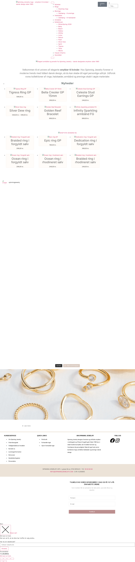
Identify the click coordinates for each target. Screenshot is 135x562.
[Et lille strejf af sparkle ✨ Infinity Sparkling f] (78, 214)
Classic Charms (60, 53)
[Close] (52, 58)
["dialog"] (67, 540)
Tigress (60, 46)
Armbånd (58, 20)
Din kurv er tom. (5, 556)
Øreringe (58, 11)
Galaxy (60, 31)
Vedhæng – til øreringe (66, 13)
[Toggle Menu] (52, 2)
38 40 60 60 (89, 469)
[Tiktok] (122, 440)
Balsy (60, 26)
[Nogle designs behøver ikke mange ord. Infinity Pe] (122, 213)
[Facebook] (112, 440)
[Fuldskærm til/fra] (5, 559)
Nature (60, 37)
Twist (60, 48)
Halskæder (58, 15)
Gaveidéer (58, 55)
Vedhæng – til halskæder (67, 18)
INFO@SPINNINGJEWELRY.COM (61, 471)
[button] (113, 3)
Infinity (60, 33)
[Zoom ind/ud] (1, 559)
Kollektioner (59, 22)
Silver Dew (62, 42)
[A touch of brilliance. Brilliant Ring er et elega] (56, 275)
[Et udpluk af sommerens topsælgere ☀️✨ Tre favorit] (13, 222)
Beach (60, 29)
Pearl (60, 40)
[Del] (8, 559)
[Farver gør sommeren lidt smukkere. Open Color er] (100, 202)
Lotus (60, 35)
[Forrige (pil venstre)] (1, 561)
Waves (60, 51)
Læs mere (27, 426)
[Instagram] (117, 440)
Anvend (4, 548)
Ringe (56, 7)
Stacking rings (63, 9)
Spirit (60, 44)
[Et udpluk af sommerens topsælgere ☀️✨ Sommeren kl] (35, 225)
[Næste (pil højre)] (5, 561)
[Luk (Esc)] (12, 559)
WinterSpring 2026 (64, 24)
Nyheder (58, 4)
